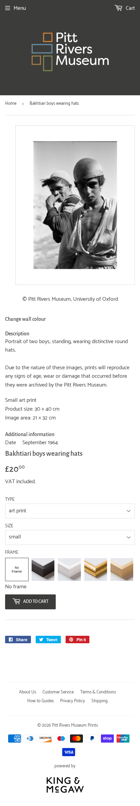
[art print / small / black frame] (43, 569)
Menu (20, 8)
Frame (11, 552)
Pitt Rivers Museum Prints (75, 725)
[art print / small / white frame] (69, 569)
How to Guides (40, 701)
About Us (27, 692)
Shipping (99, 701)
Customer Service (58, 692)
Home (10, 103)
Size (9, 526)
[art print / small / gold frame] (95, 569)
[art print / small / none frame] (17, 569)
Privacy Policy (72, 701)
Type (10, 499)
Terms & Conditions (98, 692)
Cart (129, 8)
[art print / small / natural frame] (122, 569)
